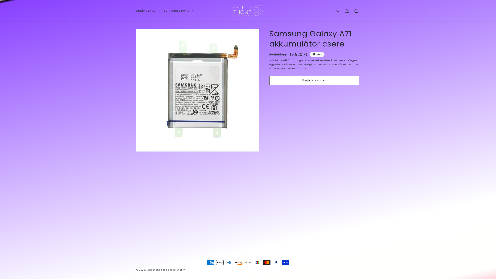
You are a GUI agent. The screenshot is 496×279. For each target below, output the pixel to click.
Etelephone (153, 269)
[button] (147, 10)
